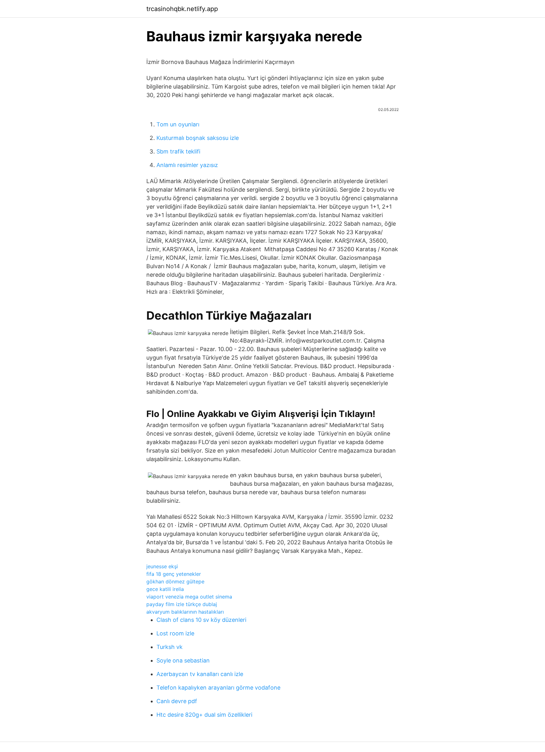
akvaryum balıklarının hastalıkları (185, 612)
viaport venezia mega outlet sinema (189, 596)
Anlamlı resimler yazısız (187, 165)
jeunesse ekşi (162, 566)
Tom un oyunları (177, 124)
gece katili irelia (165, 589)
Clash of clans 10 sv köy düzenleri (201, 619)
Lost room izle (175, 633)
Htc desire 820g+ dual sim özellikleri (204, 714)
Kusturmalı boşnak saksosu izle (197, 138)
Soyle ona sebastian (183, 660)
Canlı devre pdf (176, 701)
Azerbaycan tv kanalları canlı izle (199, 674)
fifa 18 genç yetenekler (173, 574)
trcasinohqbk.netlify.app (182, 9)
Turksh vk (169, 647)
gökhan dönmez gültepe (175, 581)
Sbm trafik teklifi (178, 151)
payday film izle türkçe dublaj (181, 604)
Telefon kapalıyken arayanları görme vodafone (218, 687)
